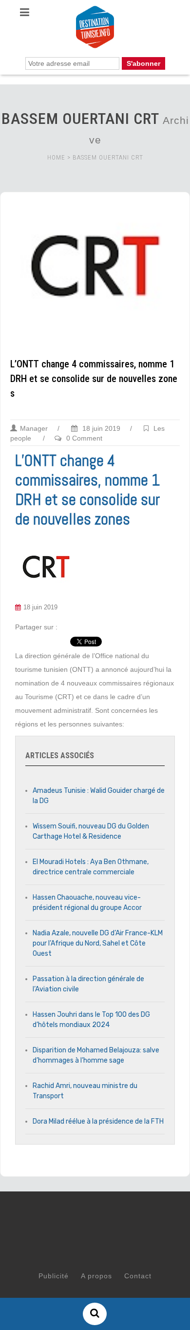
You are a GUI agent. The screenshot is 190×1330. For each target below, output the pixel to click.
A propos (96, 1276)
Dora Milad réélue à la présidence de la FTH (98, 1121)
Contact (138, 1276)
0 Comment (84, 438)
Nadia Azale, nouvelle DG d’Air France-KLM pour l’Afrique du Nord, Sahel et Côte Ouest (98, 943)
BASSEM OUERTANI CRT (108, 157)
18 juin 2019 (100, 428)
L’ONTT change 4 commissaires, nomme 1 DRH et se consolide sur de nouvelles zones (93, 378)
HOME (56, 157)
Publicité (53, 1276)
